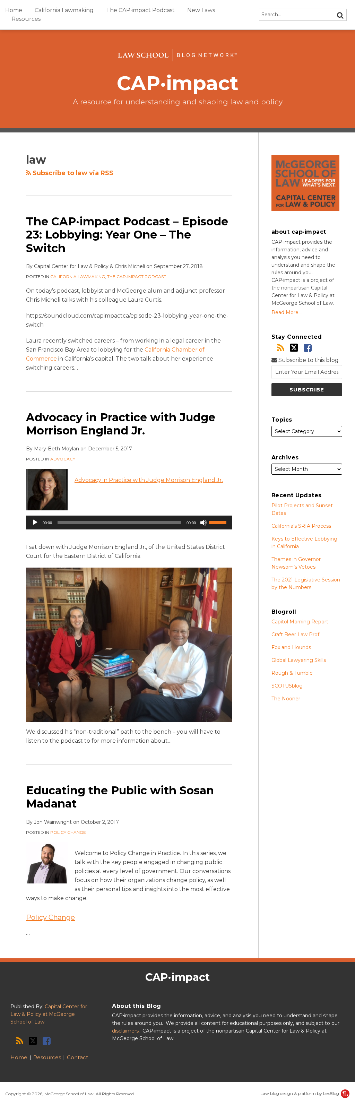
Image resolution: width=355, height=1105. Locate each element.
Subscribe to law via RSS (72, 173)
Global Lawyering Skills (298, 660)
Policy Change (68, 832)
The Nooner (285, 699)
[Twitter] (294, 348)
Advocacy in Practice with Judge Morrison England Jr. (120, 424)
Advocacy (62, 458)
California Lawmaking (64, 10)
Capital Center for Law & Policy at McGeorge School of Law (48, 1014)
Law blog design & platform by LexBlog (300, 1093)
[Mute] (203, 522)
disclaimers (125, 1031)
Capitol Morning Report (299, 622)
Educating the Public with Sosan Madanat (120, 797)
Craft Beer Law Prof (295, 634)
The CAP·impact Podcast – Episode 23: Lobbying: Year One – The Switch (127, 235)
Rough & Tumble (292, 673)
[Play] (35, 522)
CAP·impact (178, 83)
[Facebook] (308, 348)
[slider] (218, 522)
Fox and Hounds (291, 647)
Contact (77, 1057)
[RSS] (280, 348)
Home (13, 10)
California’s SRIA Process (301, 526)
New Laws (201, 10)
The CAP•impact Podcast (140, 10)
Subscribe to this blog (308, 360)
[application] (129, 522)
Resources (26, 19)
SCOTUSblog (287, 686)
